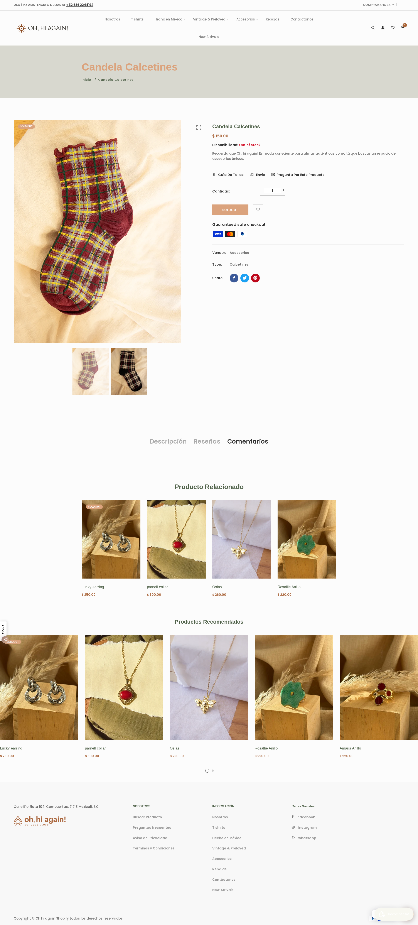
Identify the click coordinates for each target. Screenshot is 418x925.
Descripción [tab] (168, 441)
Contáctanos (302, 19)
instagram (307, 827)
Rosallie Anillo (289, 587)
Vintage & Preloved (209, 19)
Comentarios (247, 441)
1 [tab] (207, 771)
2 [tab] (213, 771)
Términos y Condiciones (154, 848)
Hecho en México (168, 19)
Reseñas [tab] (207, 441)
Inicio (86, 80)
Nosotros (112, 19)
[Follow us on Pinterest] (255, 278)
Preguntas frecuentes (152, 827)
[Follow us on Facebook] (234, 278)
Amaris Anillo (350, 748)
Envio (260, 174)
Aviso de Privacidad (150, 838)
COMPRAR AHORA (377, 5)
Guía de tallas (230, 174)
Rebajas (273, 19)
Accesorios (245, 19)
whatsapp (307, 838)
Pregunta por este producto (300, 174)
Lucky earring (93, 587)
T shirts (137, 19)
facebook (306, 817)
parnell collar (157, 587)
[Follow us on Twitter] (244, 278)
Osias (217, 587)
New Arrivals (209, 36)
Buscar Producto (147, 817)
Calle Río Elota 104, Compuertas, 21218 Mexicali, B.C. (56, 806)
